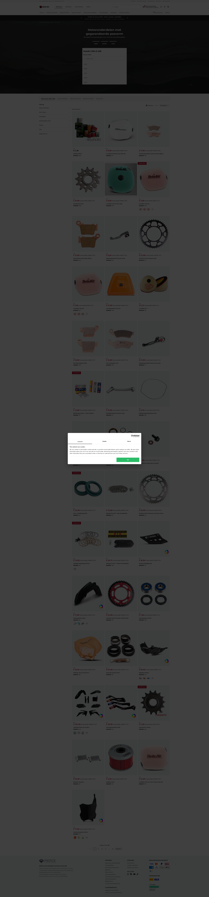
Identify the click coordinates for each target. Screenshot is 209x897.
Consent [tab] (80, 441)
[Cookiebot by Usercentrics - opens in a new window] (132, 436)
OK (128, 460)
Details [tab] (105, 441)
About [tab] (129, 441)
